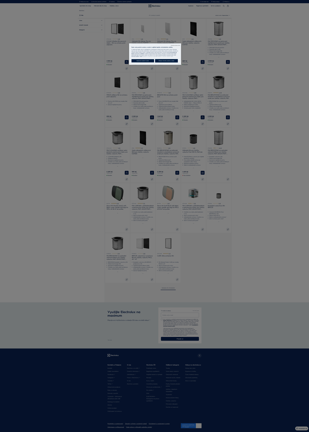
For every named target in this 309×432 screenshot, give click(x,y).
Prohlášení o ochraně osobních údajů (165, 56)
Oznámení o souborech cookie (149, 56)
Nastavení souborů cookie (143, 60)
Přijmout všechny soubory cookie (166, 60)
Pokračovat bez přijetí (175, 45)
